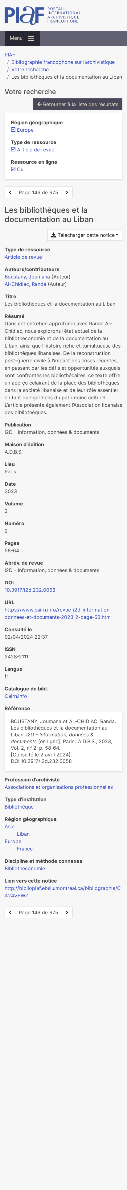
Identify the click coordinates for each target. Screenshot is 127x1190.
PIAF (10, 54)
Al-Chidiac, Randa (25, 284)
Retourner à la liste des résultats (80, 104)
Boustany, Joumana (27, 277)
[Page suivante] (67, 192)
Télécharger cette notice (85, 235)
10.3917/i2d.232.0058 (30, 590)
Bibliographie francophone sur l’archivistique (63, 62)
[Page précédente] (10, 192)
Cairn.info (16, 696)
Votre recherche (30, 69)
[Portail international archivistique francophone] (63, 15)
